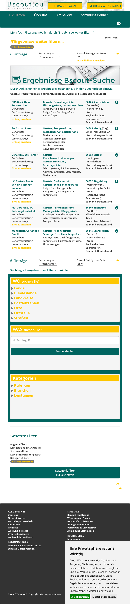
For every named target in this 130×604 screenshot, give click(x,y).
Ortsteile (22, 312)
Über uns (40, 15)
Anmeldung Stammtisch (80, 530)
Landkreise (23, 297)
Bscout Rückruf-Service (80, 521)
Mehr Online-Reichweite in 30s (24, 545)
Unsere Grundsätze (18, 533)
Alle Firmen (17, 15)
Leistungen (23, 395)
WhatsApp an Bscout (78, 518)
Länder (20, 288)
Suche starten (65, 351)
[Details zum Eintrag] (116, 102)
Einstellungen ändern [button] (104, 596)
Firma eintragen (16, 518)
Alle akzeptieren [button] (80, 596)
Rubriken (22, 385)
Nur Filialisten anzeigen (91, 60)
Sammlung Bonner (94, 15)
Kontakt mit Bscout (78, 514)
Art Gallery (64, 15)
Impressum (73, 539)
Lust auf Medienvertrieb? (21, 548)
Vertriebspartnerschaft (20, 521)
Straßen (21, 317)
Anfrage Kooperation (78, 524)
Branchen (22, 390)
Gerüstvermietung (23, 47)
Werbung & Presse (18, 530)
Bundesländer (26, 293)
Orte (18, 307)
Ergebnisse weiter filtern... (39, 41)
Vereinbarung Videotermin (81, 527)
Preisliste (13, 527)
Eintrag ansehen (21, 118)
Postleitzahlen (26, 302)
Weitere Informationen (20, 537)
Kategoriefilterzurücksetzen (65, 473)
